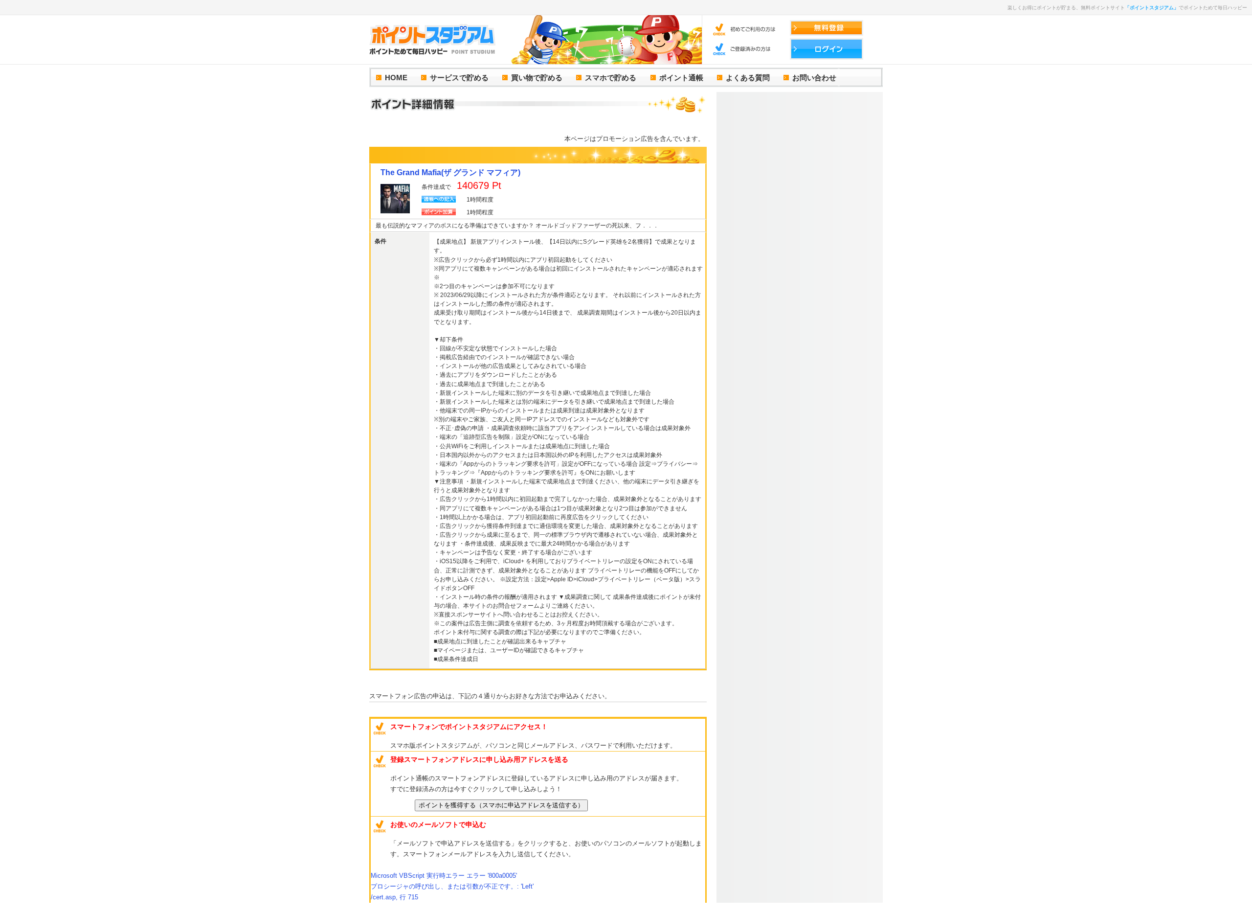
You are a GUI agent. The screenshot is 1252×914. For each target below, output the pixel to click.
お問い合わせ (814, 77)
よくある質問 (748, 77)
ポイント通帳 (681, 77)
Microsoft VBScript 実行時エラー (444, 875)
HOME (396, 77)
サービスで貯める (459, 77)
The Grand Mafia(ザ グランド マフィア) (450, 172)
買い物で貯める (536, 77)
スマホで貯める (610, 77)
